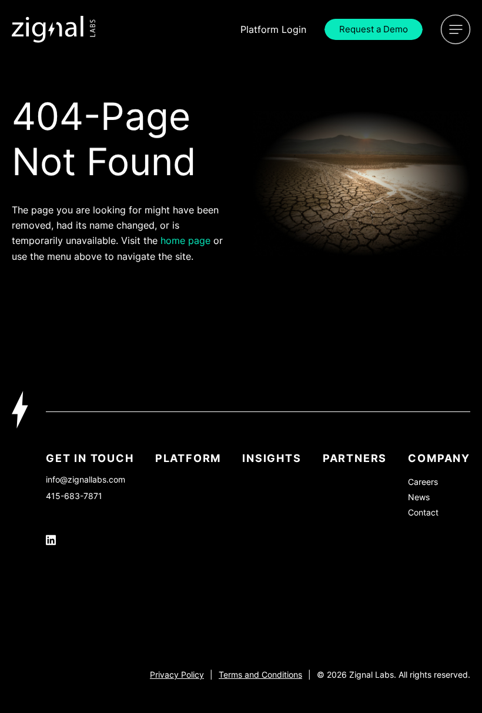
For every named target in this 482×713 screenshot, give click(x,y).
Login (273, 29)
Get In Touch (90, 458)
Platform (188, 458)
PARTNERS (355, 458)
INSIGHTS (271, 458)
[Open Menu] (455, 29)
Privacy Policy (177, 674)
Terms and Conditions (260, 674)
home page (185, 240)
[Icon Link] (54, 29)
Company (439, 458)
